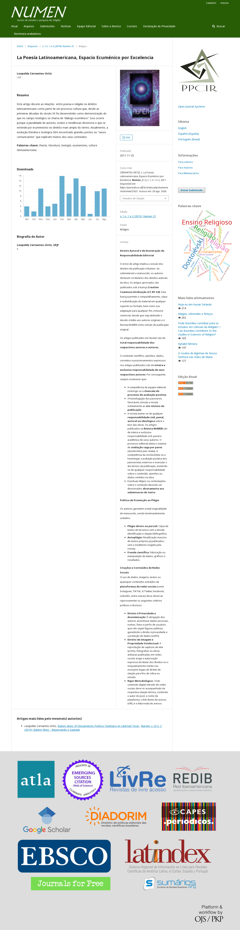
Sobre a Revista (111, 26)
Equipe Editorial (86, 26)
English (182, 128)
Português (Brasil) (189, 139)
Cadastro (211, 3)
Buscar (220, 26)
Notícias (66, 26)
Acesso (224, 3)
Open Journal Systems (191, 106)
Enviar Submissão (192, 190)
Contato (132, 26)
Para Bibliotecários (188, 173)
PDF (127, 137)
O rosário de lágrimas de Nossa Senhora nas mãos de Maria (197, 355)
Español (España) (188, 133)
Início (20, 46)
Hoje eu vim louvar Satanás (195, 304)
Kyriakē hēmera (187, 344)
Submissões (47, 26)
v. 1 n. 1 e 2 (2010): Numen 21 (58, 46)
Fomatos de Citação (133, 198)
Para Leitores (185, 162)
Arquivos (29, 26)
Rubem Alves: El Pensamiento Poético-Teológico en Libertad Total (98, 726)
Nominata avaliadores (27, 33)
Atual (14, 26)
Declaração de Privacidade (159, 26)
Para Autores (185, 167)
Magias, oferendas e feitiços (195, 314)
